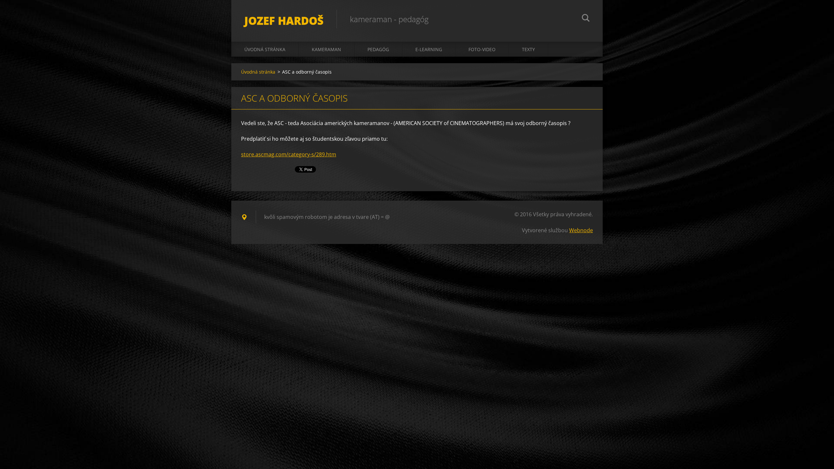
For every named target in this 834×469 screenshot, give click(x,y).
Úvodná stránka (264, 49)
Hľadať (586, 19)
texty (528, 49)
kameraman (326, 49)
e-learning (428, 49)
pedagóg (378, 49)
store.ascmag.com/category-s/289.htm (288, 154)
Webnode (581, 230)
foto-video (482, 49)
